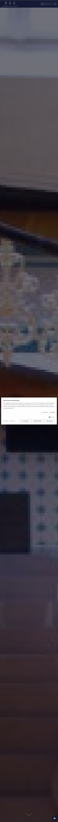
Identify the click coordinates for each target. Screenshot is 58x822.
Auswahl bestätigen (37, 421)
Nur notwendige (25, 421)
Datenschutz (6, 421)
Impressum (12, 421)
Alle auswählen (49, 421)
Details (52, 416)
